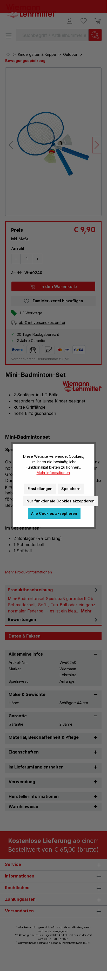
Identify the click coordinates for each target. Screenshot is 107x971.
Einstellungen (40, 488)
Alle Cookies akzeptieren (54, 513)
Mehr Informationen (53, 472)
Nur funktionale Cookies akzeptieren (60, 501)
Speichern (71, 488)
